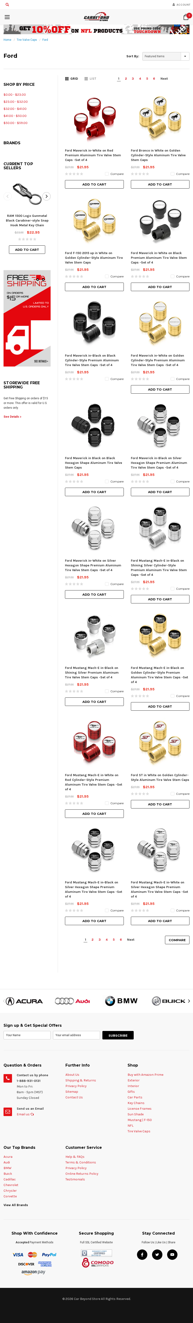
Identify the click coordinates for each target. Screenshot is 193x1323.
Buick (8, 1174)
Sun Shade (136, 1114)
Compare (177, 940)
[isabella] (72, 1001)
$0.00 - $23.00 (15, 95)
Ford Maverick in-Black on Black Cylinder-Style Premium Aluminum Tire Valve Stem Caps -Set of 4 (92, 360)
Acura (8, 1157)
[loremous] (24, 1001)
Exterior (134, 1080)
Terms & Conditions (80, 1162)
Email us (23, 1114)
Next (164, 79)
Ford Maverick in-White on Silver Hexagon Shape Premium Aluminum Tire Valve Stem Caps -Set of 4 (93, 565)
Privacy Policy (76, 1086)
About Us (72, 1075)
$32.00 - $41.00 (15, 109)
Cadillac (10, 1179)
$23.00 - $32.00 (16, 102)
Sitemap (71, 1092)
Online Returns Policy (81, 1174)
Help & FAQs (74, 1157)
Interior (133, 1086)
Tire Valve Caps (27, 39)
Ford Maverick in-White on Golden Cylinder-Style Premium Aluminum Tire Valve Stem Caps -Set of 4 (158, 360)
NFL (130, 1126)
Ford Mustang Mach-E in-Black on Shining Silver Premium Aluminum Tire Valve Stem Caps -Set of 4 (92, 672)
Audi (7, 1162)
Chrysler (10, 1191)
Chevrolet (11, 1185)
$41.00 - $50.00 (15, 116)
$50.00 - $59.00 (16, 123)
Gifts (131, 1092)
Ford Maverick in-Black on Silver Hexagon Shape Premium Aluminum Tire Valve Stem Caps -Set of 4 (159, 463)
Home (7, 39)
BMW (8, 1168)
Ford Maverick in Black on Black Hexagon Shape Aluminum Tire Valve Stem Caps (93, 463)
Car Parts (135, 1097)
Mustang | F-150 (140, 1120)
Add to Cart (27, 249)
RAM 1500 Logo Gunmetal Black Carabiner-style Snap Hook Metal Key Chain (27, 220)
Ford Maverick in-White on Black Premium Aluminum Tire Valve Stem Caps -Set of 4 (159, 257)
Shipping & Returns (80, 1080)
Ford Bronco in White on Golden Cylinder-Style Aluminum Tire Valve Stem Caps (158, 155)
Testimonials (75, 1179)
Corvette (10, 1196)
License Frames (140, 1109)
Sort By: (132, 56)
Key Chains (136, 1103)
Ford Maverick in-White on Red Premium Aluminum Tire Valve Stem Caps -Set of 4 (93, 155)
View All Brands (16, 1205)
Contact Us (74, 1097)
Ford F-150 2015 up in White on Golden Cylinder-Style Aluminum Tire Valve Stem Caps (94, 257)
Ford (45, 39)
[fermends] (168, 1001)
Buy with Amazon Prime (145, 1075)
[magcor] (120, 1001)
